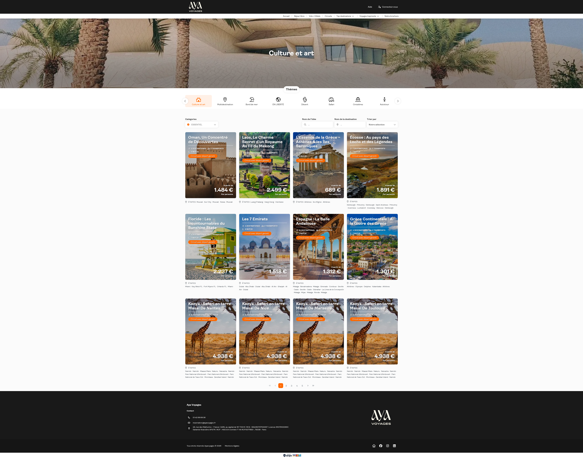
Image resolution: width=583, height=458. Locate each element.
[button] (185, 101)
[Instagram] (387, 446)
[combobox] (349, 125)
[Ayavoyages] (380, 417)
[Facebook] (381, 446)
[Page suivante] (307, 385)
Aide (370, 7)
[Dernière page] (313, 385)
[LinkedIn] (394, 446)
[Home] (374, 446)
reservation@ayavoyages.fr (204, 423)
